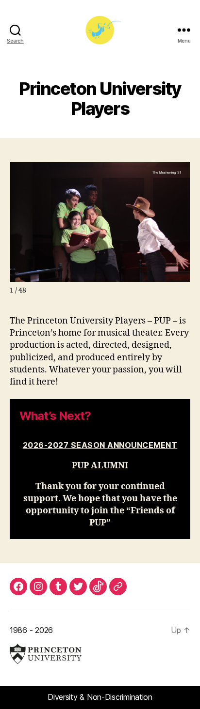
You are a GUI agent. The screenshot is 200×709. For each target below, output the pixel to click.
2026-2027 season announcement (100, 445)
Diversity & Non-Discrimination (100, 697)
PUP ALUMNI (100, 465)
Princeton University (46, 654)
